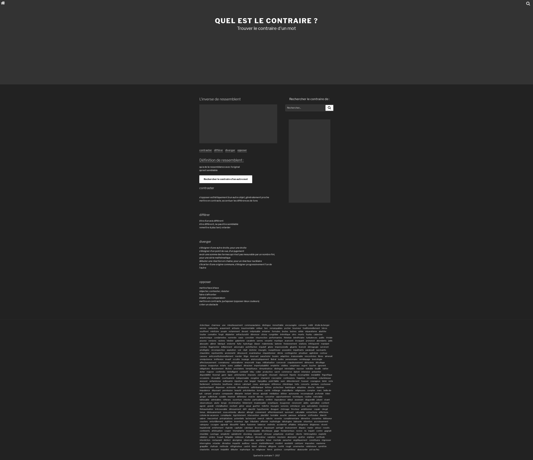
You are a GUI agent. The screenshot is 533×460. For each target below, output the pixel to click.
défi (245, 409)
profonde (319, 393)
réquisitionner (269, 353)
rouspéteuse (274, 350)
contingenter (291, 353)
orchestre (216, 384)
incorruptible (303, 375)
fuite (239, 344)
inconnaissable (253, 431)
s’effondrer (313, 415)
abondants (321, 340)
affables (292, 424)
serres (260, 340)
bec (266, 328)
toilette (265, 406)
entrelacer (295, 406)
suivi (283, 381)
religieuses (300, 390)
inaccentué (213, 418)
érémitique (285, 334)
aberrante (292, 437)
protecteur (278, 387)
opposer (242, 150)
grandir (210, 406)
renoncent (297, 403)
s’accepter (276, 378)
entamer (266, 331)
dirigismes (314, 424)
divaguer (275, 409)
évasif (228, 359)
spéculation (312, 406)
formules (276, 331)
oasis (240, 337)
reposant (258, 434)
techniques (298, 396)
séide (300, 331)
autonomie (294, 393)
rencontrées (310, 356)
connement (260, 412)
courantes (316, 418)
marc (319, 390)
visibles (284, 365)
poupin (224, 331)
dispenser (220, 387)
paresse (292, 415)
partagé (279, 428)
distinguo (266, 325)
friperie (293, 375)
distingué (278, 368)
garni (224, 375)
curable (222, 396)
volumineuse (325, 378)
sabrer (203, 418)
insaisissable (260, 403)
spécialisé (315, 403)
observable (249, 440)
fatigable (229, 437)
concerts (305, 384)
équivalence (280, 399)
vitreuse (268, 434)
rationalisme (237, 362)
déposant (216, 390)
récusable (215, 378)
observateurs (206, 403)
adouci (318, 428)
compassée (227, 393)
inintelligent (232, 372)
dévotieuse (267, 431)
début (290, 399)
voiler (258, 372)
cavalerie (251, 340)
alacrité (251, 409)
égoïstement (239, 415)
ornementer (298, 446)
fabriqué (221, 344)
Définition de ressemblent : (221, 160)
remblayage (304, 359)
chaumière (205, 353)
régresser (326, 440)
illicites (228, 368)
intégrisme (303, 424)
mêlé (310, 325)
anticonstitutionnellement (221, 356)
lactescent (251, 418)
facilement (205, 384)
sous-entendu (229, 412)
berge (224, 403)
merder (238, 356)
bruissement (291, 428)
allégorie (272, 446)
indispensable (242, 378)
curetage (214, 434)
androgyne (265, 384)
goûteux (278, 449)
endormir (231, 344)
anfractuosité (242, 334)
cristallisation (222, 406)
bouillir (318, 368)
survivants (321, 350)
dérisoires (309, 362)
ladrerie (278, 344)
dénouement (235, 409)
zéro (294, 334)
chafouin (214, 446)
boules (275, 356)
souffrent (204, 331)
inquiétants (298, 350)
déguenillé (310, 399)
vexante (268, 340)
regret (304, 365)
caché (267, 390)
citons (264, 334)
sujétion (228, 421)
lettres (268, 387)
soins (230, 365)
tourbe (203, 334)
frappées (301, 378)
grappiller (204, 446)
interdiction (205, 440)
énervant (254, 356)
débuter (234, 449)
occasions (204, 378)
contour (323, 353)
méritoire (214, 331)
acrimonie (231, 387)
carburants (213, 328)
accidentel (282, 424)
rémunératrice (265, 368)
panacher (287, 440)
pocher (287, 328)
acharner (302, 415)
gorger (203, 396)
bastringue (290, 387)
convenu (302, 325)
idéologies (287, 421)
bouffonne (227, 384)
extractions (311, 412)
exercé (261, 418)
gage (276, 431)
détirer (284, 393)
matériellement (266, 443)
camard (207, 393)
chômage (285, 409)
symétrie (322, 446)
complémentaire (291, 418)
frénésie (288, 337)
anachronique (206, 337)
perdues (315, 384)
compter (311, 390)
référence (276, 384)
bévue (256, 393)
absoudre (204, 344)
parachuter (265, 356)
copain (317, 409)
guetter (256, 406)
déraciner (248, 365)
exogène (255, 378)
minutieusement (235, 325)
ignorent (322, 365)
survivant (289, 412)
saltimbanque (257, 387)
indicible (309, 368)
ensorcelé (249, 362)
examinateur (255, 353)
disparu (302, 428)
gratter (301, 437)
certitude (320, 437)
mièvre (237, 384)
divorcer (258, 428)
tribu (252, 372)
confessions (289, 378)
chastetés (204, 449)
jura (303, 406)
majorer (210, 372)
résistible (204, 434)
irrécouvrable (221, 409)
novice (299, 431)
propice (216, 393)
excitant (233, 406)
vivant (327, 399)
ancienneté (230, 353)
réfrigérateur (236, 446)
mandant (325, 344)
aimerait (329, 356)
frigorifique (327, 375)
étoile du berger (322, 325)
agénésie (313, 353)
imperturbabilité (261, 365)
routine (308, 396)
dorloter (253, 350)
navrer (254, 443)
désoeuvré (242, 353)
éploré (297, 372)
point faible (274, 381)
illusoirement (218, 368)
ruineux (203, 365)
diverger (230, 150)
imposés (252, 375)
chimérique (288, 384)
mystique (278, 340)
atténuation (217, 431)
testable (274, 415)
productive (268, 372)
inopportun (213, 365)
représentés (217, 353)
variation (271, 437)
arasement (225, 328)
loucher (312, 365)
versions (212, 340)
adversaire (239, 347)
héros (324, 328)
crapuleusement (295, 362)
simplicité (225, 434)
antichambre (240, 375)
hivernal (216, 375)
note (331, 381)
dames (260, 396)
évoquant (299, 340)
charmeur (215, 325)
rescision (281, 437)
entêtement (217, 428)
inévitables (290, 368)
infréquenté (313, 344)
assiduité (289, 443)
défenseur (242, 396)
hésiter (230, 340)
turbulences (311, 337)
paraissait (310, 350)
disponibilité (205, 375)
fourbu (309, 334)
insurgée (275, 406)
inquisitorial (205, 428)
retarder (216, 443)
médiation (274, 393)
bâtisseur (327, 418)
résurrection (261, 337)
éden (327, 393)
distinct (227, 440)
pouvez (203, 340)
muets (301, 334)
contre (319, 431)
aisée (216, 403)
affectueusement (208, 362)
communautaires (252, 325)
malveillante (287, 390)
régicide (229, 428)
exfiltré (269, 399)
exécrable (317, 396)
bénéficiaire (298, 337)
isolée (281, 359)
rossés (326, 428)
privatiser (303, 353)
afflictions (323, 412)
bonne (260, 390)
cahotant (246, 384)
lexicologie (317, 359)
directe (311, 387)
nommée (232, 337)
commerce (287, 372)
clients (299, 434)
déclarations (243, 387)
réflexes (227, 399)
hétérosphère (310, 434)
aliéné (213, 344)
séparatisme (311, 331)
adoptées (301, 387)
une (224, 325)
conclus (203, 347)
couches (204, 421)
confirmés (220, 372)
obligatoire (205, 368)
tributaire (254, 421)
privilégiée (204, 350)
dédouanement (214, 412)
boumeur (297, 328)
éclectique (205, 325)
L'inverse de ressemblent (220, 99)
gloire (270, 347)
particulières (258, 399)
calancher (318, 334)
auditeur (246, 443)
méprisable (255, 331)
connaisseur (224, 362)
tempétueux (251, 368)
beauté (238, 390)
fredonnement (290, 344)
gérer (241, 406)
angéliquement (300, 440)
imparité (236, 443)
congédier (273, 334)
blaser (257, 344)
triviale (329, 337)
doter (202, 372)
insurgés (262, 350)
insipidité (225, 449)
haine (242, 424)
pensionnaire (291, 359)
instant (248, 393)
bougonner (285, 403)
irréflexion (218, 359)
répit (245, 350)
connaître (212, 334)
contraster (205, 150)
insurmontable (248, 328)
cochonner (326, 384)
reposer (300, 368)
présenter (316, 372)
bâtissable (204, 399)
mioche (247, 399)
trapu (258, 362)
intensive (305, 372)
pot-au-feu (314, 449)
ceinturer (299, 443)
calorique (248, 428)
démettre (305, 418)
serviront (324, 347)
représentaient (207, 387)
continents (205, 431)
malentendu (267, 344)
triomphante (238, 431)
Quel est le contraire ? (266, 21)
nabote (269, 418)
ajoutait (264, 393)
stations (303, 344)
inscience (324, 406)
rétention (308, 421)
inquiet (311, 431)
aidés (305, 403)
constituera (314, 440)
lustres (293, 331)
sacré (277, 372)
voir (239, 350)
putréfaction (251, 347)
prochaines (239, 368)
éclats (223, 365)
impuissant (269, 428)
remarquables (276, 328)
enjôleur (310, 437)
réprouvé (283, 375)
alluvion (241, 412)
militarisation (269, 362)
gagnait (327, 431)
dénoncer (255, 334)
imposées (309, 443)
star (246, 381)
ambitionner (306, 409)
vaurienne (320, 443)
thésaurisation (206, 409)
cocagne (215, 424)
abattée (322, 331)
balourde (298, 421)
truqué (220, 437)
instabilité (315, 375)
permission (227, 390)
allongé (250, 412)
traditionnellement (311, 328)
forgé (221, 334)
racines (221, 340)
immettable (278, 325)
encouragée (291, 325)
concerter (269, 396)
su (253, 449)
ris (305, 431)
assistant (299, 399)
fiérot (269, 449)
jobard (319, 399)
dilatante (239, 393)
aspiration (231, 350)
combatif (244, 372)
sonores (284, 406)
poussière (286, 350)
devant (245, 331)
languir (253, 381)
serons (203, 328)
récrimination (234, 403)
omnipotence (206, 359)
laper (230, 375)
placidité (265, 415)
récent (324, 424)
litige (246, 356)
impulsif (262, 347)
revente (278, 418)
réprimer (320, 387)
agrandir (224, 424)
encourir (215, 449)
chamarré (265, 378)
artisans (235, 328)
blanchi (323, 415)
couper (227, 431)
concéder (249, 337)
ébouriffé (234, 424)
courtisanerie (228, 378)
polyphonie (278, 434)
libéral (273, 359)
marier (310, 428)
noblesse (239, 437)
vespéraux (295, 365)
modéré (279, 443)
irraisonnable (297, 356)
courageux (315, 381)
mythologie (275, 421)
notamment (234, 331)
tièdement (247, 403)
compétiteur (290, 449)
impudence (205, 390)
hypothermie (263, 409)
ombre (212, 437)
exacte (251, 396)
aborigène (237, 440)
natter (325, 368)
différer (218, 150)
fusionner (251, 424)
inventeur (238, 421)
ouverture (237, 399)
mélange (276, 390)
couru (255, 384)
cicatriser (289, 434)
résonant (273, 375)
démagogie (313, 347)
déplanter (229, 334)
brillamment (226, 347)
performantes (275, 337)
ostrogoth (262, 375)
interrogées (205, 443)
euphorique (245, 449)
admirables (216, 399)
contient (325, 403)
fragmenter (214, 347)
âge (246, 421)
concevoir (281, 362)
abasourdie (302, 449)
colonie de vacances (209, 415)
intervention (253, 415)
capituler (239, 428)
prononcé (310, 340)
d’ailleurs (249, 437)
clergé (325, 409)
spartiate (260, 440)
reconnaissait (307, 393)
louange (245, 359)
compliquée (226, 415)
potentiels (239, 418)
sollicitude (212, 396)
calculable (300, 412)
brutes (285, 331)
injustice (238, 381)
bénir (324, 381)
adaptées (284, 356)
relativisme (311, 446)
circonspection (218, 350)
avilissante (228, 381)
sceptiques (273, 403)
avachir (283, 415)
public (321, 337)
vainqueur (204, 424)
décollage (320, 362)
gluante (293, 347)
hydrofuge (248, 344)
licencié (302, 347)
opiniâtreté (236, 434)
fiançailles (262, 381)
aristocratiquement (260, 359)
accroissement (321, 421)
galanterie (240, 340)
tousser (305, 381)
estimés (271, 424)
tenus (202, 412)
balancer (262, 424)
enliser (259, 328)
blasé (254, 446)
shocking (247, 434)
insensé (231, 396)
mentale (277, 440)
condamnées (220, 337)
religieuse (260, 449)
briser (268, 440)
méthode (224, 446)
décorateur (260, 437)
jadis (330, 340)
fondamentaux (287, 431)
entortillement (216, 421)
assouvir (204, 381)
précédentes (249, 390)
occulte (236, 359)
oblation (203, 437)
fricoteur (295, 409)
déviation (226, 443)
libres (320, 356)
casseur (203, 356)
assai (248, 406)
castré (247, 446)
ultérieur (262, 446)
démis (280, 353)
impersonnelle (281, 347)
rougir (288, 446)
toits (297, 384)
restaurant (217, 440)
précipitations (226, 418)
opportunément (283, 396)
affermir (264, 421)
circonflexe (312, 378)
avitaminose (215, 381)
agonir (203, 406)
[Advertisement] (266, 53)
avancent (289, 340)
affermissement (275, 412)
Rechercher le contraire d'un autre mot (226, 179)
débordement (293, 381)
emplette (275, 365)
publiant (238, 365)
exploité (322, 434)
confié (281, 446)
